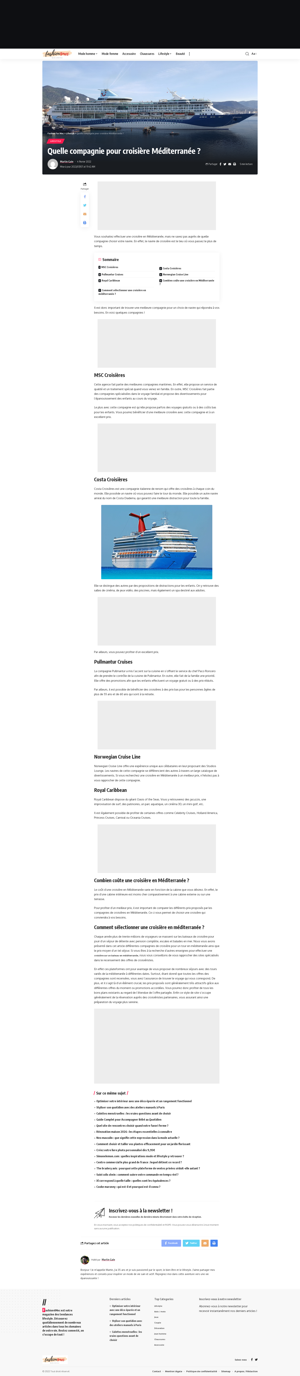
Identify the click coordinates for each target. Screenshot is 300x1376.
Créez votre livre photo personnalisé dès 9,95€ (125, 1150)
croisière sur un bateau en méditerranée (116, 955)
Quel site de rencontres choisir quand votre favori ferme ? (132, 1125)
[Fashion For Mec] (57, 54)
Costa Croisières (172, 268)
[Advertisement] (150, 24)
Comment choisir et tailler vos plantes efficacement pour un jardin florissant (143, 1144)
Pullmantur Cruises (112, 274)
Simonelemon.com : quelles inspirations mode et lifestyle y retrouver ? (140, 1156)
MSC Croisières (109, 267)
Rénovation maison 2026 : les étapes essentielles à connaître (134, 1131)
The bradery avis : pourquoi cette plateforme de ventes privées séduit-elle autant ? (148, 1168)
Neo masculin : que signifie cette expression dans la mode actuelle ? (138, 1138)
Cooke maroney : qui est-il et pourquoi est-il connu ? (128, 1186)
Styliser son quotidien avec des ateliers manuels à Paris (130, 1107)
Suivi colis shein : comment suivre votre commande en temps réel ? (137, 1174)
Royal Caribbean (111, 280)
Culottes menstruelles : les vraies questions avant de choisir (133, 1113)
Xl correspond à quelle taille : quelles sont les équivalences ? (133, 1180)
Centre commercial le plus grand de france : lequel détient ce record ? (139, 1162)
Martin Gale (66, 161)
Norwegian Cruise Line (175, 274)
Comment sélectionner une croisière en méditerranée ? (122, 292)
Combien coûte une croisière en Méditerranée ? (186, 282)
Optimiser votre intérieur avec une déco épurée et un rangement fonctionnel (144, 1101)
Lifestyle (55, 141)
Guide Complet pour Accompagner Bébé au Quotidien (128, 1119)
